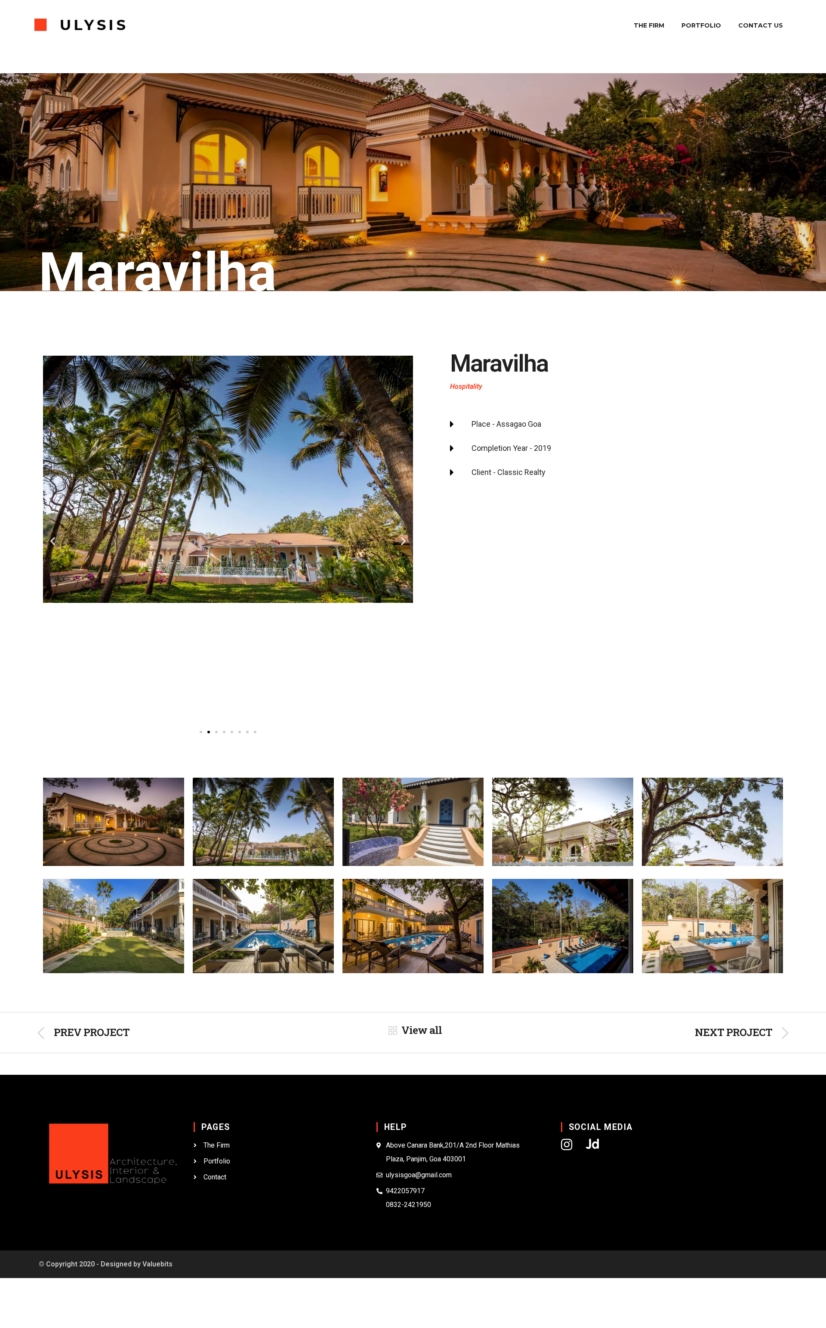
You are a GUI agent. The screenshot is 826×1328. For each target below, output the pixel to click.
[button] (201, 732)
